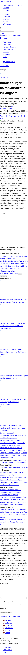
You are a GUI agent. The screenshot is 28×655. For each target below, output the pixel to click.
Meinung (6, 54)
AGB (4, 652)
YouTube (6, 19)
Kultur (5, 57)
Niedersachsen (8, 49)
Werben (6, 8)
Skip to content (5, 1)
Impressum (7, 647)
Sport (5, 59)
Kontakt (6, 10)
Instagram (6, 17)
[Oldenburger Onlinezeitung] (10, 616)
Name (3, 598)
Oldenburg (7, 44)
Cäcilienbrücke (20, 463)
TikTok (5, 22)
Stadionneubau (9, 463)
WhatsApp (7, 24)
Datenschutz (7, 650)
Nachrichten (7, 42)
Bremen (6, 52)
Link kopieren (4, 276)
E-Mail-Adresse (6, 602)
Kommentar (5, 583)
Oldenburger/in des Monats (13, 5)
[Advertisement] (14, 229)
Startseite (3, 273)
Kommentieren (12, 273)
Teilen (19, 273)
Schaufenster (10, 62)
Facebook (6, 14)
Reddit (20, 116)
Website (3, 608)
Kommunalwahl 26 (9, 47)
